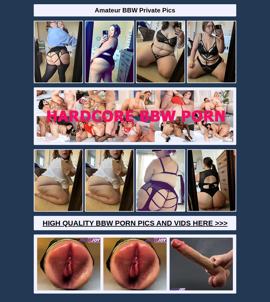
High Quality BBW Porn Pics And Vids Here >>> (135, 223)
